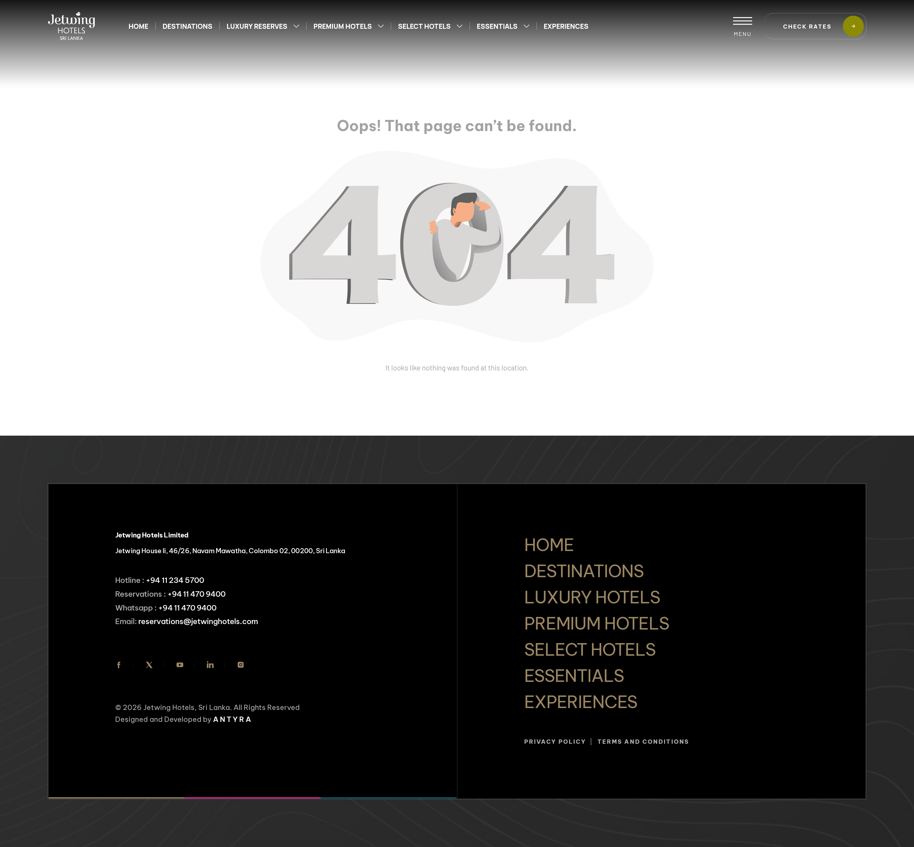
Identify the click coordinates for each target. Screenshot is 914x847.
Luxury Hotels (592, 597)
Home (138, 26)
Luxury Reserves (257, 26)
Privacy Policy (555, 741)
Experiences (566, 26)
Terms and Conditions (643, 741)
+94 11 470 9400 (196, 594)
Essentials (497, 26)
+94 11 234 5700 (175, 580)
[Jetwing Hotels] (71, 26)
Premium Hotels (342, 26)
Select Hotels (424, 26)
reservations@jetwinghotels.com (198, 621)
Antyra (233, 719)
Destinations (187, 26)
